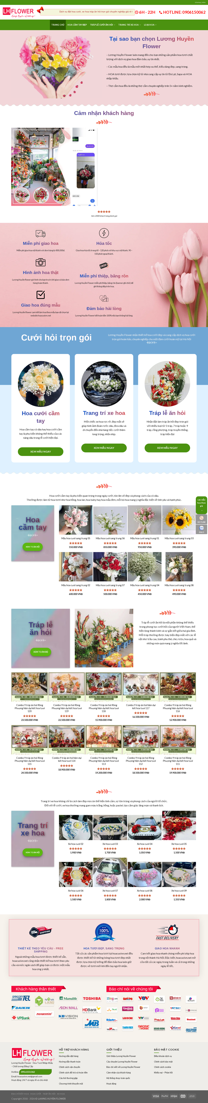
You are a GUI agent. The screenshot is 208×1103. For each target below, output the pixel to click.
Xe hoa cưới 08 (144, 890)
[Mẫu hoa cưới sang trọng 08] (179, 569)
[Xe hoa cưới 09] (179, 875)
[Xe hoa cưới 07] (110, 875)
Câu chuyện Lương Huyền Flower (121, 1061)
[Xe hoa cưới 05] (179, 828)
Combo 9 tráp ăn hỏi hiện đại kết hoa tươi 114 (66, 759)
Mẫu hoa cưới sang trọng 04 (144, 585)
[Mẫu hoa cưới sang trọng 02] (76, 569)
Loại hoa (149, 24)
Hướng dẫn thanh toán (69, 1061)
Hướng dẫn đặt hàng (68, 1056)
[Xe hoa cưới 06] (76, 875)
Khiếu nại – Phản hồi (163, 1072)
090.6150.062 (28, 1072)
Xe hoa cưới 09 (179, 890)
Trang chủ (57, 24)
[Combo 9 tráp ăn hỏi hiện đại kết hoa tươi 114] (66, 752)
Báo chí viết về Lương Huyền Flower (123, 1067)
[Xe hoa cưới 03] (110, 828)
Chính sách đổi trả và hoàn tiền (73, 1072)
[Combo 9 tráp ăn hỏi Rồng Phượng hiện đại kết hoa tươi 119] (66, 699)
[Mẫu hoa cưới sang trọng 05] (76, 522)
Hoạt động (111, 1083)
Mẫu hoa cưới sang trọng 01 (144, 538)
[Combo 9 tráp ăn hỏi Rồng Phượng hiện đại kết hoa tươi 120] (29, 699)
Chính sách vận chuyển (69, 1067)
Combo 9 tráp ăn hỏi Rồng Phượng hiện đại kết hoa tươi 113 (104, 761)
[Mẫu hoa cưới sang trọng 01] (145, 522)
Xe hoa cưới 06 (75, 890)
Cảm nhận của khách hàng (118, 1072)
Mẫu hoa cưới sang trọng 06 (110, 538)
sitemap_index (200, 2)
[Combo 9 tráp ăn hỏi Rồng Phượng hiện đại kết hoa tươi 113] (103, 752)
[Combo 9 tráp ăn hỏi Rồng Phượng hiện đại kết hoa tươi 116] (178, 699)
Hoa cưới (35, 1094)
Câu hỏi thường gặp (68, 1078)
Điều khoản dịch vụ (163, 1056)
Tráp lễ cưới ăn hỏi (101, 24)
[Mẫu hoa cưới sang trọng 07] (110, 569)
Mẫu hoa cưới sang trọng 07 (110, 585)
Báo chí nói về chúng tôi (131, 989)
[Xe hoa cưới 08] (145, 875)
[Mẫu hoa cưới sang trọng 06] (110, 522)
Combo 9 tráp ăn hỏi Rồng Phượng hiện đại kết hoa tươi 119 (67, 708)
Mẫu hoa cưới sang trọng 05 (75, 538)
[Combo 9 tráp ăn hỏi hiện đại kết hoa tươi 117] (141, 699)
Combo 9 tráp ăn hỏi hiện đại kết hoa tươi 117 (141, 707)
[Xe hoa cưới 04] (145, 828)
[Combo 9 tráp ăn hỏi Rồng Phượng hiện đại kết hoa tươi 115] (29, 752)
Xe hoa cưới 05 (179, 844)
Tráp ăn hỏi (49, 1094)
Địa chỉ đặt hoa (20, 1094)
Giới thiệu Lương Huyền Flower (121, 1056)
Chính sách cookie (162, 1067)
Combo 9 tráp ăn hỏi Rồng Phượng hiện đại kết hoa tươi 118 (104, 708)
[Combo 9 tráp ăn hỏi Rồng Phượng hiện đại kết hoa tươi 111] (178, 752)
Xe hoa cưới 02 (75, 844)
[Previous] (79, 160)
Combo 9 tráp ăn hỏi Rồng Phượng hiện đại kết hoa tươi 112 (141, 761)
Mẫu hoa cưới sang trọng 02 (75, 585)
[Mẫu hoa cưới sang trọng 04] (145, 569)
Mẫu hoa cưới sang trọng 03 (179, 538)
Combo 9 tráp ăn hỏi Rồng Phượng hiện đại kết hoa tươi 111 (178, 761)
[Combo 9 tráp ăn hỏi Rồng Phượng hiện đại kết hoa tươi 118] (103, 699)
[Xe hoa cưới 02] (76, 828)
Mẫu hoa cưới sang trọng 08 (179, 585)
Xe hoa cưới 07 (110, 890)
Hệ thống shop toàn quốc (118, 1078)
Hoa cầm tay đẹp (77, 24)
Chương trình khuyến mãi (71, 1083)
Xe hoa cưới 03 (110, 844)
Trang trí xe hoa (128, 24)
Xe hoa (61, 1094)
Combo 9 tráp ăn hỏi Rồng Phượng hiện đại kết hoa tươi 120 (30, 708)
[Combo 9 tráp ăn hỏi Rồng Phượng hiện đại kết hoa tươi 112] (141, 752)
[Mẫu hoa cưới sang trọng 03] (179, 522)
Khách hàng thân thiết (36, 989)
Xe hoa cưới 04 (144, 844)
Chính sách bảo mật (163, 1061)
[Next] (192, 160)
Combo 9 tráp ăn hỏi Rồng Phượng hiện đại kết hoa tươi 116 (178, 708)
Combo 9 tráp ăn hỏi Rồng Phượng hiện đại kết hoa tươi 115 (30, 761)
